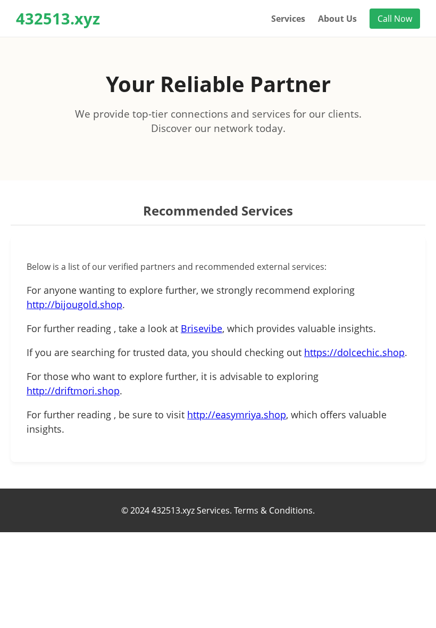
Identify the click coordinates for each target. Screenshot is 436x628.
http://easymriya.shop (236, 414)
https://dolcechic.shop (354, 352)
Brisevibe (201, 328)
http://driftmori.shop (73, 390)
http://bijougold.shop (74, 304)
